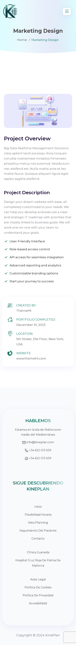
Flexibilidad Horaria (38, 514)
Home (22, 40)
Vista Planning (38, 522)
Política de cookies (38, 587)
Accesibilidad (38, 603)
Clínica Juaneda (38, 552)
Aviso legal (38, 579)
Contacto (38, 538)
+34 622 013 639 (40, 450)
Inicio (38, 506)
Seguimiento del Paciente (38, 530)
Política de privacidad (38, 595)
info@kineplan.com (40, 442)
